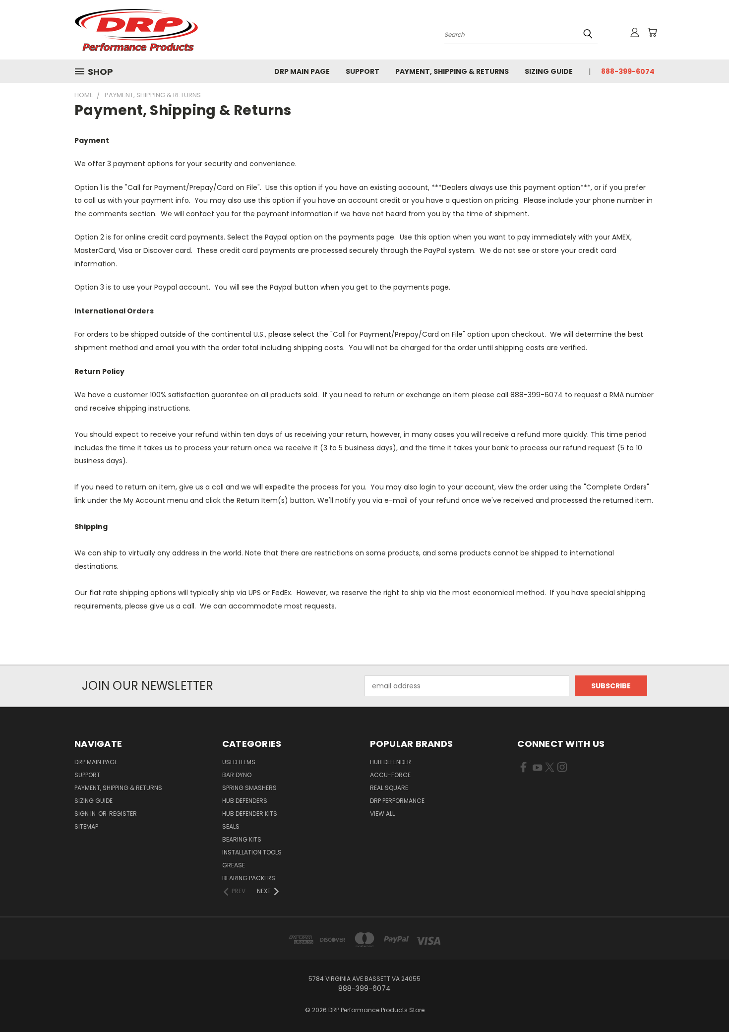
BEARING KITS (241, 839)
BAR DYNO (236, 775)
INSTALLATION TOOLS (252, 852)
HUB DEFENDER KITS (249, 813)
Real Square (389, 788)
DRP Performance (397, 800)
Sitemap (86, 826)
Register (123, 813)
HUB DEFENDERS (244, 800)
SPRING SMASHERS (249, 788)
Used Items (238, 762)
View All (382, 813)
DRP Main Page (302, 71)
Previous (703, 1001)
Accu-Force (390, 775)
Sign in (85, 813)
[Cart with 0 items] (652, 32)
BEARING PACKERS (248, 878)
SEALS (231, 826)
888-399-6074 (628, 71)
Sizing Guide (549, 71)
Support (362, 71)
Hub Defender (390, 762)
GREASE (233, 865)
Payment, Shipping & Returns (452, 71)
